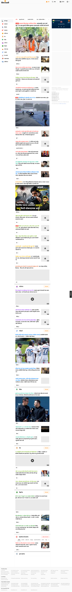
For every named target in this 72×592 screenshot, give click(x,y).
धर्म (16, 282)
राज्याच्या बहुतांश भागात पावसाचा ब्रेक (45, 583)
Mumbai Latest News (24, 578)
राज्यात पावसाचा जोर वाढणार (14, 584)
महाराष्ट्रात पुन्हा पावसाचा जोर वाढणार (35, 584)
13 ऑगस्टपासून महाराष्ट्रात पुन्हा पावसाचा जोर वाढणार (65, 584)
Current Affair (63, 571)
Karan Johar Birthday (4, 574)
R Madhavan (53, 573)
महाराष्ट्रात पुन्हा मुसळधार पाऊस (45, 586)
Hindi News (33, 574)
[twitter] (45, 54)
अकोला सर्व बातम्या (45, 536)
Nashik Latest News (54, 578)
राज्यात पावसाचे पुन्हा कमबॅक (54, 584)
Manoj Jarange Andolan (5, 571)
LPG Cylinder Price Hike (15, 570)
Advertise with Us (54, 87)
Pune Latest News (34, 578)
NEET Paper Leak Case (54, 570)
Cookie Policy (60, 89)
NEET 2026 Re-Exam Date (5, 573)
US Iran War (3, 570)
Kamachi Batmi (53, 571)
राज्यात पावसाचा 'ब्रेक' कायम (34, 583)
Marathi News (23, 573)
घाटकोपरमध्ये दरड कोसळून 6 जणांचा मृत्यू (45, 584)
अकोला (19, 539)
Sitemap (59, 87)
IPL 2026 (42, 573)
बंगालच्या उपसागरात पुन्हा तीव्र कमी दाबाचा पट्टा (55, 583)
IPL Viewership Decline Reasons (25, 570)
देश (16, 84)
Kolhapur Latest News (64, 578)
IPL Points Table (33, 573)
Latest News (13, 574)
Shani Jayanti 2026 (24, 571)
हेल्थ (17, 252)
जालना (17, 53)
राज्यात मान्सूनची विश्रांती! (24, 583)
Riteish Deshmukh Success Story (35, 571)
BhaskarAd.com (55, 100)
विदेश (17, 168)
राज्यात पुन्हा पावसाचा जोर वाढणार (5, 583)
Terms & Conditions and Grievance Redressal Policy (60, 88)
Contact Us (53, 89)
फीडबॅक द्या (70, 294)
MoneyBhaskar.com (55, 98)
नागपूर (46, 539)
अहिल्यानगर (27, 539)
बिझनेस (17, 512)
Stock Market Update (44, 570)
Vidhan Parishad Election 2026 (35, 570)
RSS (56, 89)
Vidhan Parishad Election (65, 570)
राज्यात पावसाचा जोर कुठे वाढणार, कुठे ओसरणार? (65, 583)
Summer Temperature (14, 571)
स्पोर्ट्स (17, 178)
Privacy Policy (65, 89)
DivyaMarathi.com (55, 97)
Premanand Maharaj (64, 573)
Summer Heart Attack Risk (15, 573)
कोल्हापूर (17, 74)
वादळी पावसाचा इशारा (3, 586)
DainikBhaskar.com (55, 93)
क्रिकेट (17, 127)
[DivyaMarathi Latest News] (5, 3)
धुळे (16, 138)
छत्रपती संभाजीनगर (19, 148)
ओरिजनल (17, 63)
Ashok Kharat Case (44, 571)
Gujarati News (43, 574)
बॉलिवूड (17, 306)
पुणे (16, 158)
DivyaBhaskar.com (55, 94)
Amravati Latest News (4, 579)
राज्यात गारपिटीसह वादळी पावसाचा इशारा (15, 586)
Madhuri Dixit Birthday (24, 574)
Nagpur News (43, 578)
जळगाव (43, 539)
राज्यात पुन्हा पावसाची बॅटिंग (24, 584)
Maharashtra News (4, 578)
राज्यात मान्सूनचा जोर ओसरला (14, 583)
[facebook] (43, 54)
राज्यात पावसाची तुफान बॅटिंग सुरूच (35, 586)
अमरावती (17, 94)
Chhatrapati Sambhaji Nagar (15, 578)
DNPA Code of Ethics (63, 103)
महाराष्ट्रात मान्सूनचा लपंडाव (4, 584)
